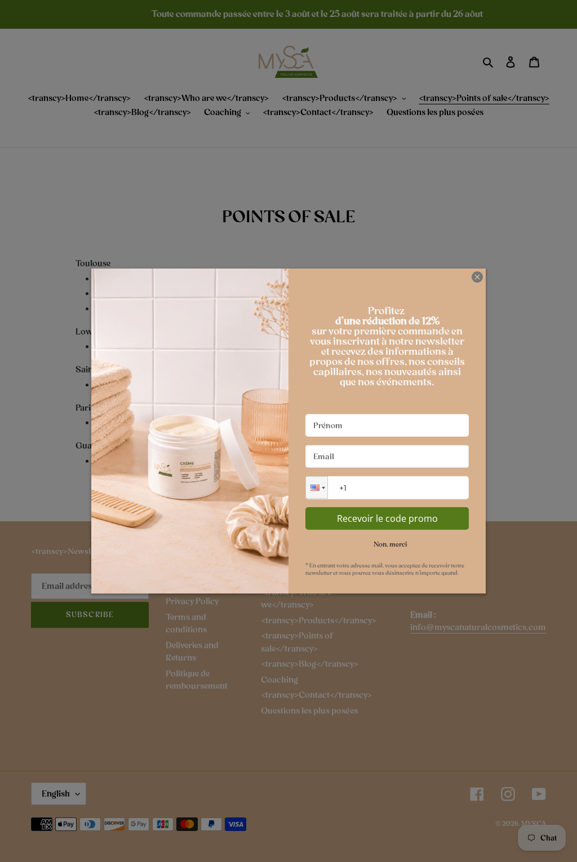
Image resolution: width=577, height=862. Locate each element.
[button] (316, 487)
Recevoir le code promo (387, 518)
